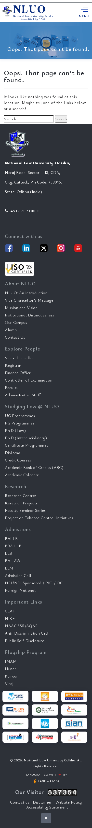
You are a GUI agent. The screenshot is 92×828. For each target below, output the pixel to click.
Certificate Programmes (26, 445)
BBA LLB (13, 546)
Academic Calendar (22, 475)
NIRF (10, 618)
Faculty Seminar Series (25, 510)
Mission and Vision (21, 307)
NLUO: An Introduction (26, 292)
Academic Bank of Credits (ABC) (34, 467)
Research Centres (21, 495)
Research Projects (21, 503)
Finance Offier (18, 372)
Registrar (13, 365)
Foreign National (20, 590)
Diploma (12, 452)
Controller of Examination (28, 380)
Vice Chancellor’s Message (29, 300)
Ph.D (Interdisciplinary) (26, 438)
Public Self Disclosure (24, 640)
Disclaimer (42, 802)
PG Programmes (19, 423)
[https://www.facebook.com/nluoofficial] (9, 248)
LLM (9, 568)
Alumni (11, 329)
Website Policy (68, 802)
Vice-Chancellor (20, 358)
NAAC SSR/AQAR (21, 625)
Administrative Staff (23, 395)
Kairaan (12, 676)
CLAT (10, 611)
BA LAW (13, 560)
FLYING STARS (48, 780)
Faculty (12, 387)
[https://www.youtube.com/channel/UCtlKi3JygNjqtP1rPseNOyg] (78, 248)
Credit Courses (18, 460)
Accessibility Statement (47, 807)
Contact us (19, 802)
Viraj (9, 683)
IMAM (11, 661)
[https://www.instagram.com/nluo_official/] (61, 248)
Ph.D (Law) (15, 430)
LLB (8, 553)
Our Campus (16, 322)
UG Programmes (20, 415)
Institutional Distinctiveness (29, 315)
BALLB (11, 538)
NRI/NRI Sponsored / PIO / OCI (34, 583)
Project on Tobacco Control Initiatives (39, 517)
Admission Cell (18, 575)
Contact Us (15, 337)
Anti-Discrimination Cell (27, 633)
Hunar (10, 668)
